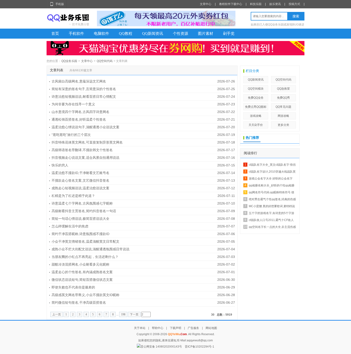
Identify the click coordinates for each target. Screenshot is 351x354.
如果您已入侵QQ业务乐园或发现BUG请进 (277, 24)
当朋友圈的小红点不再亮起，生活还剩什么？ (85, 257)
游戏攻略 (255, 116)
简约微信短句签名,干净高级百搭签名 (79, 302)
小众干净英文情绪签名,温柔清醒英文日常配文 (85, 241)
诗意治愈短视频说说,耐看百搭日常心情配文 (84, 96)
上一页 (56, 314)
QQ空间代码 (104, 61)
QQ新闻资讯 (152, 33)
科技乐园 (255, 4)
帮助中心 (157, 328)
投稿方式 (294, 4)
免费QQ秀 (283, 97)
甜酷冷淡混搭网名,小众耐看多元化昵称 (80, 264)
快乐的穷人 (60, 165)
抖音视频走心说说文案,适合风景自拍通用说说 (85, 157)
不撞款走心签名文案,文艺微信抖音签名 (80, 180)
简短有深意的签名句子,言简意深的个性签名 (84, 89)
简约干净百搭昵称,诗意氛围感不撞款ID (80, 234)
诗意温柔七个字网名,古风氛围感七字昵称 (82, 203)
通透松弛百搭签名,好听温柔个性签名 (79, 119)
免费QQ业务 (256, 97)
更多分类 (283, 125)
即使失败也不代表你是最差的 (73, 287)
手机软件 (76, 33)
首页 (55, 33)
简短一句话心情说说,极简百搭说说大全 (80, 219)
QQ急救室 (283, 88)
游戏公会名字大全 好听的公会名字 (270, 178)
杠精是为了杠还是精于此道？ (73, 196)
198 (123, 314)
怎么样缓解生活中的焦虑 (70, 226)
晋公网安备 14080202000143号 (161, 346)
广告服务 (193, 328)
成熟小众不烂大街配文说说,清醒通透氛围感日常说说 (90, 249)
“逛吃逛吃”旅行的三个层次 (71, 135)
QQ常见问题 (283, 106)
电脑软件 (101, 33)
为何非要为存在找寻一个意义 (73, 104)
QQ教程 (125, 33)
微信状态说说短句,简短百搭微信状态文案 (82, 280)
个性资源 (180, 33)
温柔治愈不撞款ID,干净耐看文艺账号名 (80, 173)
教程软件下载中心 (230, 4)
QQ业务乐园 (69, 61)
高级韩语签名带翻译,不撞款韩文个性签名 (82, 150)
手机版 (59, 4)
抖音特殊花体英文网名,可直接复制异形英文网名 (87, 142)
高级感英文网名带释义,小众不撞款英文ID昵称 (85, 295)
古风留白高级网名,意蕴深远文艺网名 (79, 81)
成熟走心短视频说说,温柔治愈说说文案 (80, 188)
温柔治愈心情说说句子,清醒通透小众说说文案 (85, 127)
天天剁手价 (256, 125)
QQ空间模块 (256, 88)
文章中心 (205, 4)
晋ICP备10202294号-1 (199, 346)
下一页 (134, 314)
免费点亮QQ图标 (255, 106)
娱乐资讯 (275, 4)
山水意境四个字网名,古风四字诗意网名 (80, 112)
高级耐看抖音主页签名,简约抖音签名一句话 (84, 211)
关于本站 (139, 328)
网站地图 (211, 328)
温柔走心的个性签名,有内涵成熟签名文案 (82, 272)
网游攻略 (283, 116)
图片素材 (205, 33)
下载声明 (175, 328)
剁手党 (228, 33)
